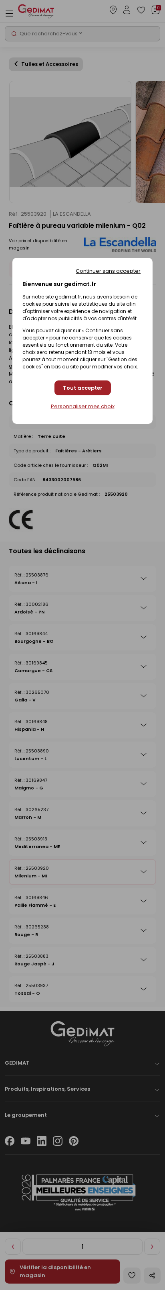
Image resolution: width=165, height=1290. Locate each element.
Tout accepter (83, 388)
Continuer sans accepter (108, 271)
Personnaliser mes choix (83, 406)
